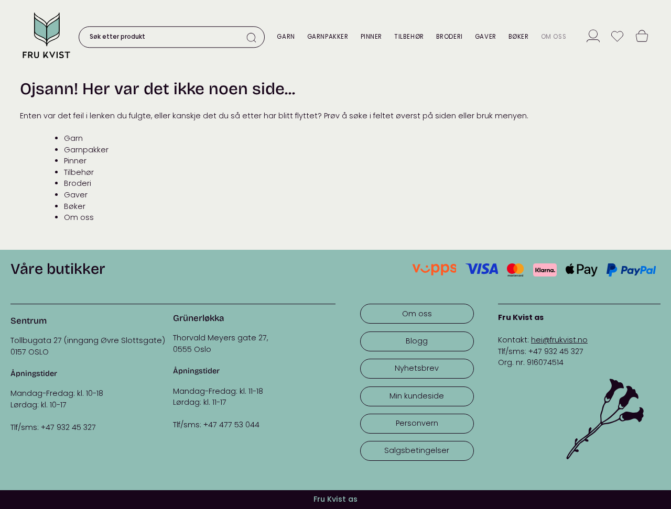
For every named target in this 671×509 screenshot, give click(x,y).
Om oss (553, 36)
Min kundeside (416, 396)
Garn (286, 36)
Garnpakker (328, 36)
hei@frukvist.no (559, 340)
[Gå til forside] (46, 60)
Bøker (518, 36)
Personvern (417, 423)
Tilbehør (409, 36)
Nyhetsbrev (417, 368)
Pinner (371, 36)
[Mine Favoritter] (617, 37)
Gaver (485, 36)
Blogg (417, 341)
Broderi (449, 36)
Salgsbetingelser (416, 450)
